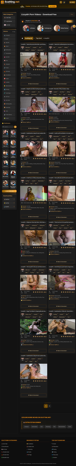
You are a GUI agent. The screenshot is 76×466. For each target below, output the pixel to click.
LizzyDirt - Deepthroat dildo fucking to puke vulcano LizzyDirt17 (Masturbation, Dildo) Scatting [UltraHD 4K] (33, 88)
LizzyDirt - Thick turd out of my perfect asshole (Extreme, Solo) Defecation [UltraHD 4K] (61, 222)
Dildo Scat (27, 269)
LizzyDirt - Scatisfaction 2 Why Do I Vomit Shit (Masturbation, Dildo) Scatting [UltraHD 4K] (61, 311)
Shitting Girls (32, 228)
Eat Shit (27, 358)
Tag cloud (39, 38)
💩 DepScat (6, 199)
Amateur (33, 50)
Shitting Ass (42, 225)
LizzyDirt (34, 47)
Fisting (54, 180)
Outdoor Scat (28, 314)
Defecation (27, 47)
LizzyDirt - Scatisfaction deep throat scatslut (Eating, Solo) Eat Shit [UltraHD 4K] (33, 355)
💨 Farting (54, 452)
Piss (61, 183)
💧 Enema (29, 452)
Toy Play (27, 180)
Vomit (69, 426)
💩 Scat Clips (4, 443)
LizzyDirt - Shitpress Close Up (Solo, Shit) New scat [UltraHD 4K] (33, 222)
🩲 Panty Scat (55, 454)
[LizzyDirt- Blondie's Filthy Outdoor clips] (61, 104)
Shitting (27, 50)
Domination (34, 426)
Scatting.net (28, 38)
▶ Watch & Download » (33, 83)
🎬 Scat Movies (4, 446)
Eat (26, 361)
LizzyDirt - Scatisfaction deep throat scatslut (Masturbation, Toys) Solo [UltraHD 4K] (33, 133)
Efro (65, 183)
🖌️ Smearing (29, 449)
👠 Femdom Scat (5, 452)
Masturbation (40, 50)
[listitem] (29, 28)
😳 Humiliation (30, 443)
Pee (60, 94)
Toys (69, 50)
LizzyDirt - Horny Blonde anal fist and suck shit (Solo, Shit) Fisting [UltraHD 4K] (61, 177)
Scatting (55, 50)
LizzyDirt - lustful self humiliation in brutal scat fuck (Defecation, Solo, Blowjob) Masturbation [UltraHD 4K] (61, 133)
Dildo (59, 139)
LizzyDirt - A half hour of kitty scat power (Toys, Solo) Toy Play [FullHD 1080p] (33, 177)
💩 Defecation (55, 446)
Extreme (65, 228)
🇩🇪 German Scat (5, 454)
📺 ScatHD (6, 206)
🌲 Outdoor (54, 457)
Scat (59, 272)
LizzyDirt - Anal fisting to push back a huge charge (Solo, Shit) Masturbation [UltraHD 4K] (61, 266)
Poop (64, 139)
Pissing (54, 94)
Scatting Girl (34, 225)
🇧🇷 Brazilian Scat (5, 457)
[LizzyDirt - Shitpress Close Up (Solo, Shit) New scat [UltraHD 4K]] (33, 237)
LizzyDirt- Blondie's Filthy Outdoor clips (59, 88)
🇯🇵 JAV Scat (4, 449)
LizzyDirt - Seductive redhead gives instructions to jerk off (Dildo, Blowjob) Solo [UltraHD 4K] (61, 44)
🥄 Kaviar (54, 443)
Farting (54, 228)
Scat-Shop (62, 91)
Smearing (70, 94)
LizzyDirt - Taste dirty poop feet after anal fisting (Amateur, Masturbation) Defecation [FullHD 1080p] (33, 44)
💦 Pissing (54, 449)
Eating (31, 361)
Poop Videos (67, 180)
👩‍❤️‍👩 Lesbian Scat (30, 446)
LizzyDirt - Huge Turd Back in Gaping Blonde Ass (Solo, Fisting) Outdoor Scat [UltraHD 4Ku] (33, 311)
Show (72, 14)
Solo (40, 47)
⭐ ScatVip (6, 203)
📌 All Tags (29, 454)
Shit (54, 272)
